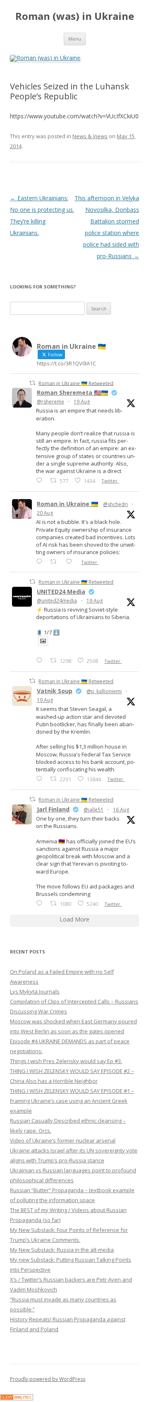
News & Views (90, 136)
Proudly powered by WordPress (47, 1379)
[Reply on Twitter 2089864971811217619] (41, 660)
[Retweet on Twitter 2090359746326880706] (55, 561)
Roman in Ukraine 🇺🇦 (67, 504)
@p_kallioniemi (104, 691)
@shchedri (115, 504)
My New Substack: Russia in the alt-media (62, 1249)
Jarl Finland (53, 809)
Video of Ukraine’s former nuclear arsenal (62, 1140)
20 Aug (45, 512)
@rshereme (50, 401)
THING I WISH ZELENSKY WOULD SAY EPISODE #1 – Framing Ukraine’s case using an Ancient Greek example (72, 1100)
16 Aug (121, 809)
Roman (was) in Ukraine (74, 16)
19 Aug (82, 401)
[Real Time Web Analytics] (16, 1398)
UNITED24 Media (61, 591)
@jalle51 (93, 809)
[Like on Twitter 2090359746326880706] (71, 561)
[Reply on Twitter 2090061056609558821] (41, 480)
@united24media (57, 600)
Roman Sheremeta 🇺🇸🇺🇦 (72, 392)
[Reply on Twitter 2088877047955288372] (41, 903)
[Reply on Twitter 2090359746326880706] (41, 561)
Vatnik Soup (54, 691)
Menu (74, 39)
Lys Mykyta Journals (35, 991)
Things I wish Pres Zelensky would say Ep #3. (66, 1061)
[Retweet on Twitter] (32, 383)
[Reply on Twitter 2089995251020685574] (41, 778)
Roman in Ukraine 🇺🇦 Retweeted (75, 383)
